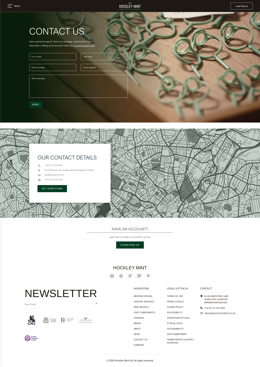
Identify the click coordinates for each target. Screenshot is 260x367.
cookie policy (175, 307)
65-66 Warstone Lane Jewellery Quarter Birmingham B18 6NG (216, 299)
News (137, 334)
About (137, 329)
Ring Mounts (141, 307)
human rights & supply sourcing (180, 341)
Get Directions (52, 188)
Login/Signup (241, 6)
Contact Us (140, 339)
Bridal (137, 323)
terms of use (175, 296)
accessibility (175, 312)
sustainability (175, 329)
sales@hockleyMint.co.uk (219, 313)
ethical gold (174, 323)
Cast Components (144, 312)
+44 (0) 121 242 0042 (214, 308)
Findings (139, 318)
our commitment (177, 334)
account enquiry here (84, 45)
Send (35, 104)
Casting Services (144, 301)
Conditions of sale (178, 318)
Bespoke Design (143, 296)
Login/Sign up (130, 245)
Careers (139, 345)
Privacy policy (175, 301)
